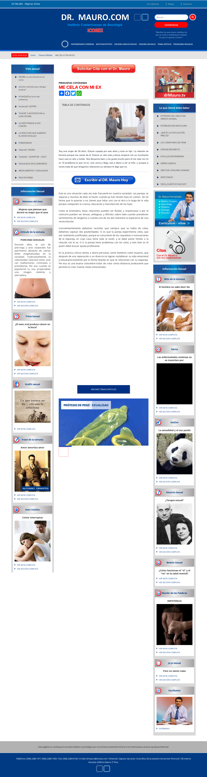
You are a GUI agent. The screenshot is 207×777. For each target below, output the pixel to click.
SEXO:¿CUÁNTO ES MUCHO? (173, 184)
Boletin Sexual (174, 562)
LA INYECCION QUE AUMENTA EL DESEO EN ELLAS (32, 134)
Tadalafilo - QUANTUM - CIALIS (32, 156)
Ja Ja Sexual (174, 663)
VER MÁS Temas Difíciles (103, 389)
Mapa (171, 3)
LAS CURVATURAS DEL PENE (173, 142)
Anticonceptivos (104, 44)
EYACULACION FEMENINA (172, 156)
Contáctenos (171, 24)
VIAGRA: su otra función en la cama (32, 78)
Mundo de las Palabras (174, 593)
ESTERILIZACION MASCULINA (174, 125)
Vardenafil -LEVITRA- (28, 106)
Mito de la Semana (174, 279)
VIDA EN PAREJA (26, 177)
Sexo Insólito (32, 509)
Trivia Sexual (33, 316)
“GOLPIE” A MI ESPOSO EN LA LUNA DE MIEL (32, 115)
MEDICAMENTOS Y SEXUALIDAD (33, 170)
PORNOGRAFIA (25, 142)
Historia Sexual (174, 492)
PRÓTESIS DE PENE (77, 405)
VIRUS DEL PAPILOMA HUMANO (175, 170)
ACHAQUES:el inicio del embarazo (29, 98)
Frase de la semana (32, 439)
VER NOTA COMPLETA (26, 217)
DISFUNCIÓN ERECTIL (170, 149)
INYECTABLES (167, 177)
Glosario (187, 3)
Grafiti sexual (32, 384)
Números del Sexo (32, 201)
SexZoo (174, 422)
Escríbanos (153, 3)
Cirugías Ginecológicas (125, 44)
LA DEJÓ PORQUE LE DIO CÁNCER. (30, 124)
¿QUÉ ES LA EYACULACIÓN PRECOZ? (173, 134)
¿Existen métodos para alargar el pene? (32, 88)
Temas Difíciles (164, 44)
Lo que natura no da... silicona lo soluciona (32, 404)
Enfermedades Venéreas (82, 44)
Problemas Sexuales (183, 44)
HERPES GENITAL (168, 163)
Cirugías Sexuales (147, 44)
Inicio (33, 55)
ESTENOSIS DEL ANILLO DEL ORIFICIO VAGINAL (173, 117)
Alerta (174, 349)
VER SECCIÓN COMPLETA (27, 221)
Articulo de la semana (32, 231)
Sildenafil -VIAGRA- (27, 149)
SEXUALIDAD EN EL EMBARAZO (33, 163)
